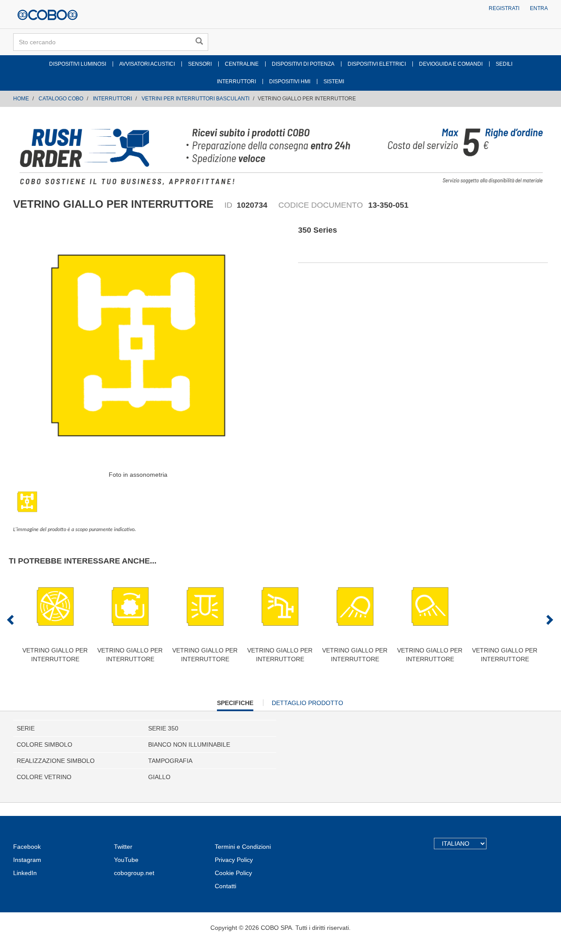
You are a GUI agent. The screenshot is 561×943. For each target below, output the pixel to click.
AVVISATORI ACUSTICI (147, 64)
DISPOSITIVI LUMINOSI (77, 64)
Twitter (123, 846)
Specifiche (235, 705)
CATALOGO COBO (61, 99)
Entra (539, 8)
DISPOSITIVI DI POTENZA (303, 64)
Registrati (504, 8)
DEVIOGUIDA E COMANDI (451, 64)
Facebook (27, 846)
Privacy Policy (234, 859)
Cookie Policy (233, 872)
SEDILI (504, 64)
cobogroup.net (134, 872)
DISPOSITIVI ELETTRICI (377, 64)
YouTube (126, 859)
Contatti (225, 886)
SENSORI (200, 64)
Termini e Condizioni (243, 846)
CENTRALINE (242, 64)
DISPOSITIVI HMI (289, 81)
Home (21, 99)
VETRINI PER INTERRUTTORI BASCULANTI (195, 99)
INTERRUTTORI (236, 81)
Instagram (27, 859)
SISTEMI (333, 81)
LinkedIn (25, 872)
